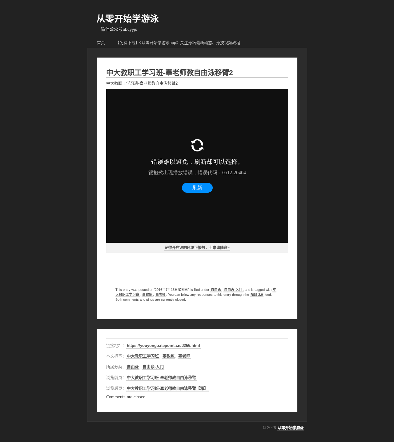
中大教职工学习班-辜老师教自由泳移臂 (161, 377)
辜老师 (160, 294)
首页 (101, 42)
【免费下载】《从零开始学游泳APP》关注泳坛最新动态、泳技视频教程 (177, 42)
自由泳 (216, 289)
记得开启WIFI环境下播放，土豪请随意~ (197, 248)
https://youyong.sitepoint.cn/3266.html (163, 345)
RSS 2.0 (257, 294)
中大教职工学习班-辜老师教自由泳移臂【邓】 (167, 388)
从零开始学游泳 (127, 19)
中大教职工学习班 (143, 356)
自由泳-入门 (233, 289)
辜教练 (147, 294)
